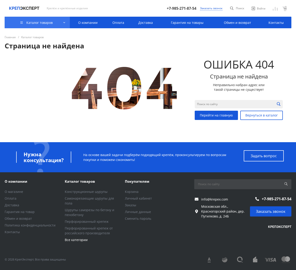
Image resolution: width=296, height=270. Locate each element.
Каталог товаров (80, 181)
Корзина (132, 191)
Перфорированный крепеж (86, 221)
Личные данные (138, 212)
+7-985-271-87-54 (181, 8)
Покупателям (137, 181)
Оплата (10, 198)
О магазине (14, 191)
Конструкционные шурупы (86, 191)
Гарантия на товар (20, 212)
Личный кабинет (138, 198)
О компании (16, 181)
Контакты (12, 232)
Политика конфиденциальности (30, 225)
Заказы (130, 205)
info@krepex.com (214, 199)
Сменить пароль (138, 218)
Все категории (76, 240)
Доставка (12, 205)
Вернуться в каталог (261, 115)
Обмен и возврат (18, 218)
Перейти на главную (216, 115)
